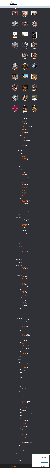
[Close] (49, 454)
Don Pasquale (23, 203)
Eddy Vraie (23, 295)
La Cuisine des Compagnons (15, 89)
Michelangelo (23, 195)
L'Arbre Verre (23, 278)
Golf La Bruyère (23, 454)
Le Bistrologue (23, 327)
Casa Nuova (23, 285)
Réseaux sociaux (15, 465)
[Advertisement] (25, 2)
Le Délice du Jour (24, 430)
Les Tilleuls (23, 291)
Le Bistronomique (24, 199)
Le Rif (22, 227)
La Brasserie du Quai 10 (34, 15)
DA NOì (23, 189)
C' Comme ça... (23, 438)
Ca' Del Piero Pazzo (24, 286)
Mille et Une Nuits (24, 306)
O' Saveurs (23, 384)
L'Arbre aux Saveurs (25, 68)
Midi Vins (23, 193)
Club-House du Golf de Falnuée (25, 413)
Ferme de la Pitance (24, 331)
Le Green (23, 366)
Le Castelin (23, 121)
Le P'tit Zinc (23, 416)
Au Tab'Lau (23, 280)
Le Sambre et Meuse (24, 202)
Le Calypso (23, 225)
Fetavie (23, 320)
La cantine (23, 299)
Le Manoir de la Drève (24, 401)
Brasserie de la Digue (24, 177)
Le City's (23, 303)
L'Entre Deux (23, 207)
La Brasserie (23, 252)
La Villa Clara (23, 437)
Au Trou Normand (24, 194)
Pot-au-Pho (23, 175)
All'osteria (23, 143)
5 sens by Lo (23, 349)
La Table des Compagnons (15, 68)
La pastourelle (23, 279)
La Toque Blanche (15, 110)
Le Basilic (23, 388)
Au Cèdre (23, 276)
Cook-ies (23, 173)
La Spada (23, 398)
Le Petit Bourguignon (24, 272)
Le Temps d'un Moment (24, 256)
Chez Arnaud (34, 47)
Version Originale (24, 219)
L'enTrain (23, 118)
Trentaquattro (23, 298)
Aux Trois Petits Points (24, 15)
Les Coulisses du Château (25, 200)
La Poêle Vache (23, 397)
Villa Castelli (23, 237)
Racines (23, 426)
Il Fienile (23, 370)
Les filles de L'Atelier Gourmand (25, 126)
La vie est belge (23, 157)
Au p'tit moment (23, 321)
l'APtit (22, 183)
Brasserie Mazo (23, 433)
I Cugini (23, 429)
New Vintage (23, 300)
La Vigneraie (23, 221)
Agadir (22, 122)
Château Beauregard (24, 404)
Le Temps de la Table (24, 251)
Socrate (23, 340)
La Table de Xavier (24, 301)
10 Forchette (23, 201)
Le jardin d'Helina (24, 334)
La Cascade (23, 129)
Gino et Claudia (23, 266)
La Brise (23, 187)
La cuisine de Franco (24, 160)
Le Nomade (23, 182)
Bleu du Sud (23, 268)
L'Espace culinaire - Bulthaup (25, 304)
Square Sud (23, 180)
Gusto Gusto (23, 137)
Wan (22, 123)
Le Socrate (23, 151)
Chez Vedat (23, 176)
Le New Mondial (23, 335)
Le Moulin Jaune (24, 402)
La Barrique (23, 253)
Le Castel (23, 133)
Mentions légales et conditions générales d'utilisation (15, 466)
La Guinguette (23, 343)
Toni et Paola (23, 269)
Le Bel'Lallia (23, 284)
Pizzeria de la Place (24, 423)
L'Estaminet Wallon (24, 322)
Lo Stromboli (23, 407)
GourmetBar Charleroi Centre (25, 171)
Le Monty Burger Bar (24, 191)
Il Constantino (23, 132)
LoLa (22, 230)
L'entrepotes (23, 136)
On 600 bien (23, 240)
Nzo (22, 450)
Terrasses (17, 8)
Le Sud (23, 277)
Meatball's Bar (23, 185)
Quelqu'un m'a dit (24, 367)
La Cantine (23, 434)
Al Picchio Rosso (24, 292)
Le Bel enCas (23, 283)
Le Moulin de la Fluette (24, 224)
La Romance (23, 424)
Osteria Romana (24, 178)
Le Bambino (23, 267)
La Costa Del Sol (24, 146)
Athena (23, 172)
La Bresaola (23, 154)
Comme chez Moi (24, 425)
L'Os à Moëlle (23, 309)
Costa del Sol (23, 147)
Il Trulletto (23, 233)
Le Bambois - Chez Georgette (25, 336)
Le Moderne (24, 89)
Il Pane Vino (23, 145)
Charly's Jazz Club (24, 155)
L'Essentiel (34, 110)
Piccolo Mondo (23, 179)
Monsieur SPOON (24, 319)
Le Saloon (23, 348)
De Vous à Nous (24, 47)
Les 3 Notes (23, 363)
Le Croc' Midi (23, 302)
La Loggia (23, 248)
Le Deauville (23, 190)
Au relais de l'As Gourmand (25, 373)
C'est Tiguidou (23, 442)
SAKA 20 (23, 247)
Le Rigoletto (23, 181)
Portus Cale (23, 211)
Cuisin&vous (23, 396)
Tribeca (23, 204)
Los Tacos (23, 196)
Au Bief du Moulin (24, 353)
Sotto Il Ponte (15, 15)
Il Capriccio (23, 226)
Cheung (23, 446)
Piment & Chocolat (24, 381)
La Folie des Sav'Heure (24, 323)
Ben (22, 410)
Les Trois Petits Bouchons (25, 218)
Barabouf (23, 305)
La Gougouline (23, 290)
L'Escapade (34, 68)
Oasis (22, 186)
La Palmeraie (23, 184)
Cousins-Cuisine (24, 158)
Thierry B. (23, 220)
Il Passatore (23, 188)
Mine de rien (23, 156)
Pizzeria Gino (23, 140)
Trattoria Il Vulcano (24, 374)
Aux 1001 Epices (23, 345)
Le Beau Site (23, 159)
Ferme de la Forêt (24, 344)
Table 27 (23, 395)
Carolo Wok (23, 192)
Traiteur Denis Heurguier (24, 328)
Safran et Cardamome (24, 170)
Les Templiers (23, 174)
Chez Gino (23, 144)
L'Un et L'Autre (23, 326)
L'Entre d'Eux (23, 419)
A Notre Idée (23, 403)
